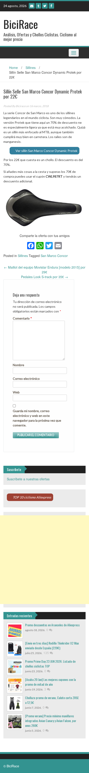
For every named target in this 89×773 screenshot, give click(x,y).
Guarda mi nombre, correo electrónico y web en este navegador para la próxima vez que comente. (37, 418)
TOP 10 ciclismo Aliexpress (32, 497)
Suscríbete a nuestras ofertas (28, 479)
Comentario (22, 318)
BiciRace (20, 24)
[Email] (32, 6)
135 (46, 652)
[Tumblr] (38, 6)
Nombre (18, 365)
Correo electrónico (26, 378)
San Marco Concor (54, 255)
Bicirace (21, 106)
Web (16, 392)
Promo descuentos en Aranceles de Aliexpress (52, 624)
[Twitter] (45, 6)
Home (13, 67)
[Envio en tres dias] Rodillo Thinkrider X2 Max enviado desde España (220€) (52, 645)
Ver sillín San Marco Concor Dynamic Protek (46, 151)
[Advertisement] (44, 559)
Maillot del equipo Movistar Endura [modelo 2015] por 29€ (44, 269)
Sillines (31, 67)
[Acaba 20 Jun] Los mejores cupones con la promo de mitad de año (50, 682)
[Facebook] (51, 6)
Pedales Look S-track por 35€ (44, 276)
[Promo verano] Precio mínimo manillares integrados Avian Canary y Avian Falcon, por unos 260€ (50, 720)
